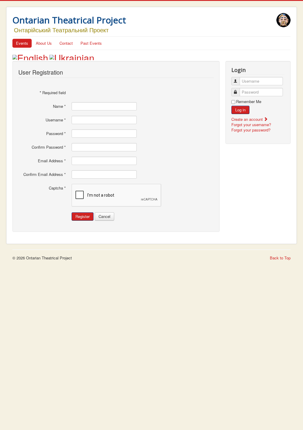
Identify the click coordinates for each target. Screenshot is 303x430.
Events (22, 43)
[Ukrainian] (71, 56)
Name (59, 106)
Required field (53, 92)
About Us (44, 43)
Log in (240, 110)
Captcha (57, 188)
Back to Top (280, 258)
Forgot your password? (250, 130)
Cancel (104, 216)
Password (56, 133)
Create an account (247, 119)
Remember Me (248, 101)
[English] (30, 56)
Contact (66, 43)
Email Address (52, 160)
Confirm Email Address (44, 174)
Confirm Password (49, 147)
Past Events (91, 43)
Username (56, 120)
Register (82, 216)
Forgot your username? (251, 124)
